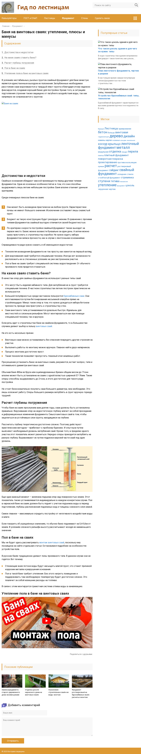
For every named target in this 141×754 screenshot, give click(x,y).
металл (123, 147)
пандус (124, 152)
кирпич (109, 140)
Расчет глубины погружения (18, 63)
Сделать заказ (102, 18)
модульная (103, 152)
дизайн (129, 136)
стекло (130, 174)
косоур (102, 144)
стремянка (127, 177)
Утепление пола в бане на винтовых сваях (25, 73)
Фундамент (68, 18)
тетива (115, 181)
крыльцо (114, 144)
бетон (102, 132)
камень (101, 140)
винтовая (121, 132)
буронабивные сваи (73, 296)
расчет (111, 165)
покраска (117, 158)
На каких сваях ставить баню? (19, 57)
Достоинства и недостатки (17, 52)
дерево (116, 136)
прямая (101, 166)
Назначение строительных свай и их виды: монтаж (58, 692)
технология (124, 182)
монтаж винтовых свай (51, 542)
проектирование (107, 162)
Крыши (101, 129)
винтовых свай (44, 326)
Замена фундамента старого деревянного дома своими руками (11, 692)
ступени (104, 181)
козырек (123, 140)
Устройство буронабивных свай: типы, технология (118, 97)
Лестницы (49, 18)
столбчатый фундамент (109, 178)
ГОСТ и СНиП (30, 18)
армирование (125, 129)
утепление (107, 185)
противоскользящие (127, 162)
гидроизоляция (103, 137)
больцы (111, 132)
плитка (101, 155)
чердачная (103, 189)
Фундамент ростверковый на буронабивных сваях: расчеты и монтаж (81, 693)
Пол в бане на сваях (13, 68)
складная (121, 174)
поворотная (105, 158)
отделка (115, 151)
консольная (131, 140)
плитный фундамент (116, 155)
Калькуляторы (9, 18)
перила (133, 151)
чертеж (112, 189)
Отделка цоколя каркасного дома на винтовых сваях (33, 692)
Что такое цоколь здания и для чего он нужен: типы (117, 50)
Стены (84, 18)
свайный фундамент (116, 172)
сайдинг (114, 170)
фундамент (121, 186)
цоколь (130, 185)
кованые (116, 140)
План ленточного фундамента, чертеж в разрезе (118, 72)
